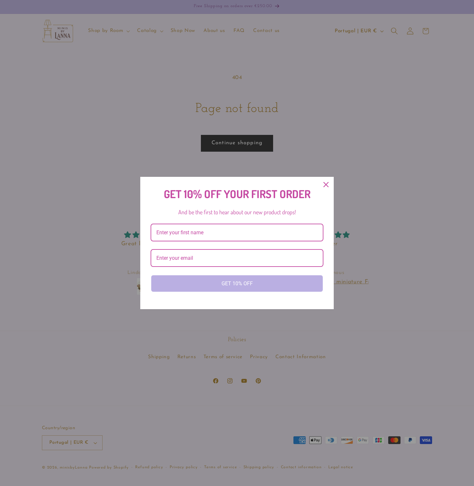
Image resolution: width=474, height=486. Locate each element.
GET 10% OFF (237, 283)
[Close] (326, 184)
